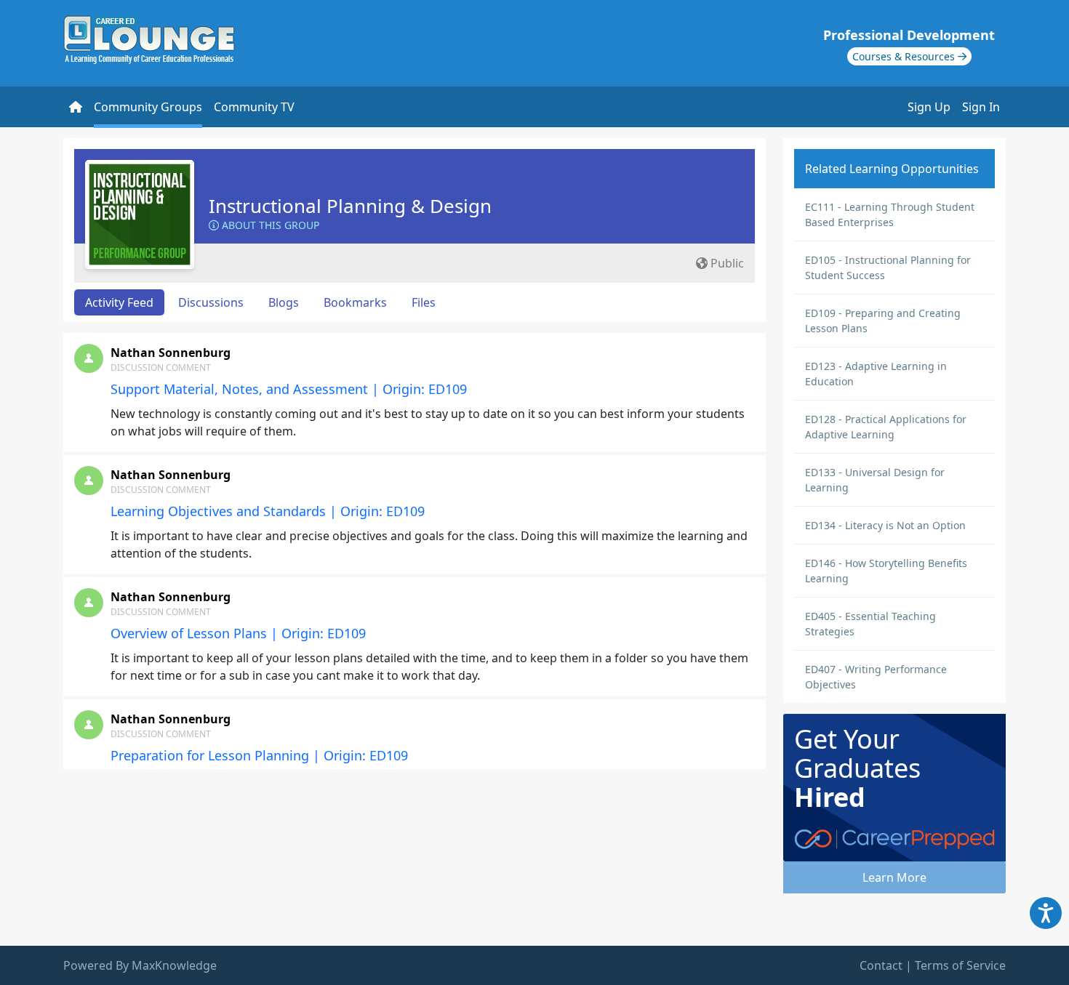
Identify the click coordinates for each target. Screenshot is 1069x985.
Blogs (283, 302)
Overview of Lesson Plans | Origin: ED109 (238, 633)
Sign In (981, 107)
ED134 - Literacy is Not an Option (885, 525)
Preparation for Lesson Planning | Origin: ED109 (259, 755)
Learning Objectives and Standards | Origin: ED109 (268, 511)
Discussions (211, 302)
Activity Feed (119, 302)
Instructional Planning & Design (350, 206)
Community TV (254, 107)
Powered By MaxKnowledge (140, 965)
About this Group (269, 225)
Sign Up (929, 107)
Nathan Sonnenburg (171, 353)
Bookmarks (355, 302)
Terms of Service (960, 965)
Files (424, 302)
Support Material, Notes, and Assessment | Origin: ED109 (289, 389)
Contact (881, 965)
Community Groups (148, 107)
